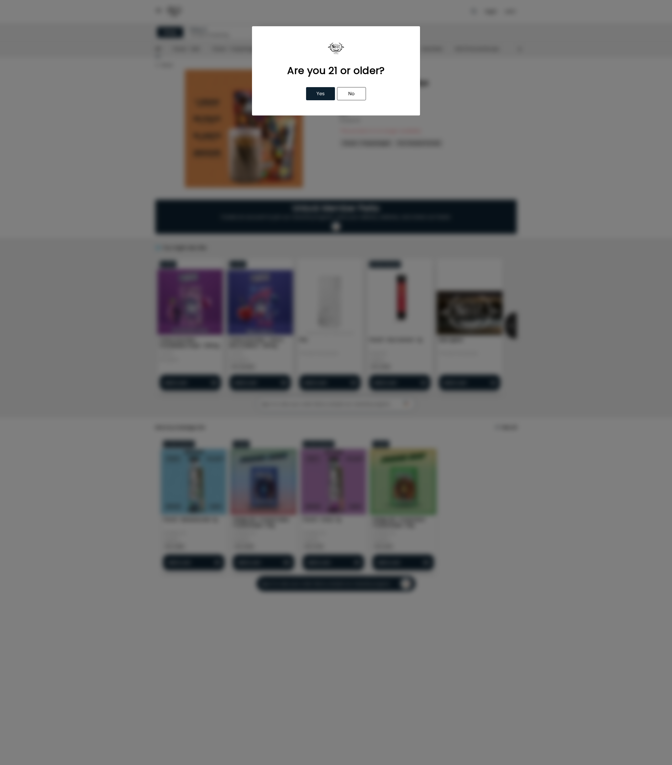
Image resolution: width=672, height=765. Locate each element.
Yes (321, 93)
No (351, 93)
